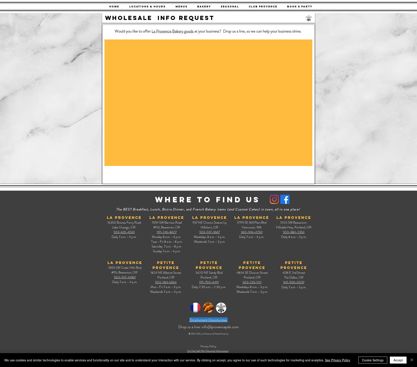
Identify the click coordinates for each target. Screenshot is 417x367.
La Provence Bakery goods (173, 31)
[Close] (411, 360)
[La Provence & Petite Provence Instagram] (274, 199)
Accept (398, 360)
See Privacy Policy (337, 360)
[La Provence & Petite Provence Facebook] (285, 199)
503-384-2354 (293, 232)
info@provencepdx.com (220, 327)
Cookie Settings (373, 360)
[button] (147, 6)
